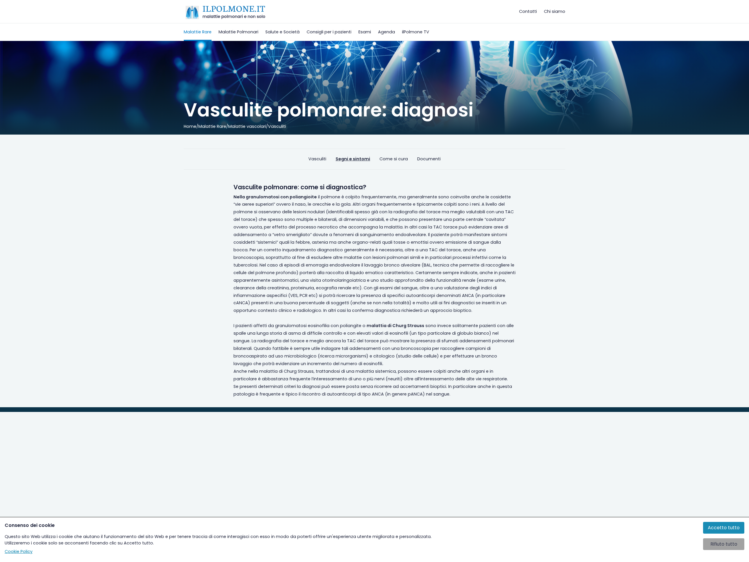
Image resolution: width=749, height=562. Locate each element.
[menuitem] (198, 32)
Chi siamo (554, 11)
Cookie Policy (18, 551)
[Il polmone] (225, 11)
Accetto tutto (724, 527)
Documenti (429, 159)
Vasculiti (317, 159)
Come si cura (393, 159)
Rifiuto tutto (723, 544)
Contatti (528, 11)
